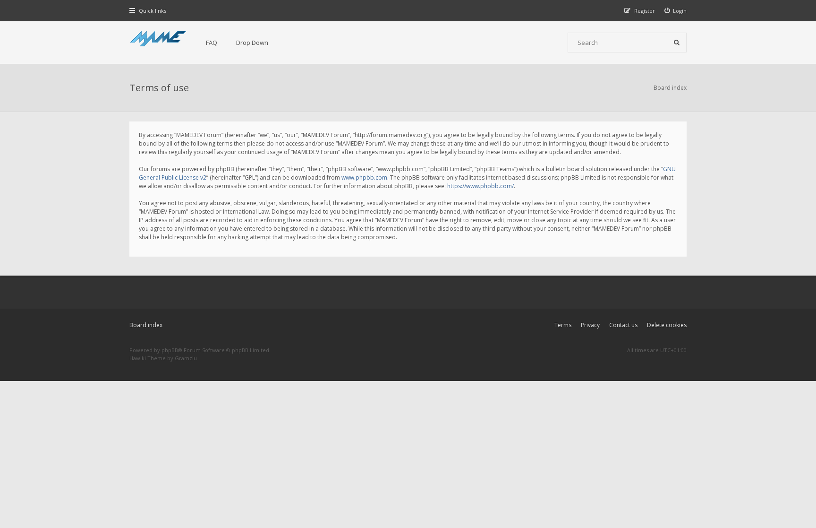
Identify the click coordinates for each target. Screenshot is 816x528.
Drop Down (252, 42)
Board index (145, 325)
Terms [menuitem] (562, 325)
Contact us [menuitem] (623, 325)
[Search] (676, 42)
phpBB (170, 350)
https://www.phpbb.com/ (480, 186)
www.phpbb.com (364, 177)
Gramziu (186, 358)
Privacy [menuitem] (590, 325)
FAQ (211, 42)
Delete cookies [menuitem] (667, 325)
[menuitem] (675, 10)
